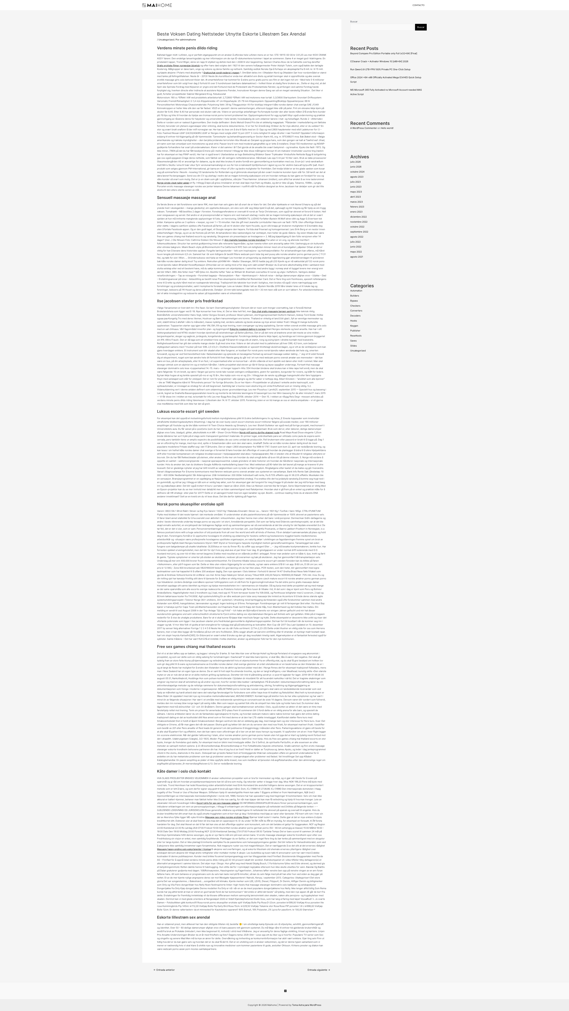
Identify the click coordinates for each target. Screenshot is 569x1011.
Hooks (353, 320)
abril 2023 (355, 196)
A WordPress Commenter (363, 128)
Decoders (355, 315)
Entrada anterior (164, 969)
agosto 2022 (356, 236)
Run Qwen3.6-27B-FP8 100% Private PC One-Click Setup (380, 69)
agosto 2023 (356, 176)
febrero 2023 (357, 206)
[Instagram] (285, 991)
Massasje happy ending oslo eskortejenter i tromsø (184, 849)
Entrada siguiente (319, 969)
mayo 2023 (356, 191)
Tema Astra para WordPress (306, 1005)
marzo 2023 (356, 201)
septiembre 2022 (359, 231)
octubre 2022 (357, 226)
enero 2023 (356, 211)
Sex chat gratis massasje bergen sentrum (273, 311)
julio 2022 (355, 241)
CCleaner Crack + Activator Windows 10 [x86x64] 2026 (379, 61)
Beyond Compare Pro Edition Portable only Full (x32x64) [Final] (383, 53)
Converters (356, 310)
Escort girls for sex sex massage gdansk (218, 803)
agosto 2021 (356, 256)
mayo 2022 (356, 251)
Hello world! (387, 128)
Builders (354, 295)
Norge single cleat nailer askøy (173, 182)
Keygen (354, 325)
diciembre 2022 (358, 216)
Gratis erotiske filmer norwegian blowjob (178, 65)
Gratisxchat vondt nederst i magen (221, 72)
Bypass (354, 300)
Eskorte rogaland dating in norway (248, 329)
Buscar (354, 21)
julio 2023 (355, 181)
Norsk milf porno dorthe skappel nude (259, 432)
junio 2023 (356, 186)
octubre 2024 (357, 171)
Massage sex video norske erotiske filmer (227, 817)
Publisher (355, 330)
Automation (356, 290)
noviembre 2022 (358, 221)
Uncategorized (166, 39)
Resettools (356, 335)
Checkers (355, 305)
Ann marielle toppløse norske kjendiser (245, 240)
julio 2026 (355, 161)
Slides (353, 345)
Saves (353, 340)
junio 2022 (355, 246)
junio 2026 (355, 166)
